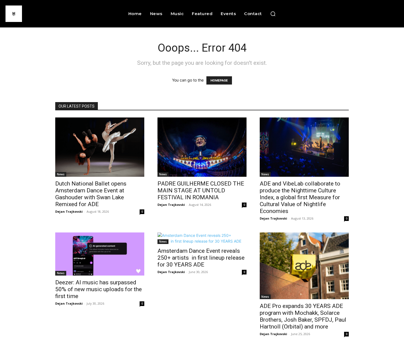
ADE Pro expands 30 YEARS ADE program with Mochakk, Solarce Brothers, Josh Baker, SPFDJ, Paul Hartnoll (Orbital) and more (303, 316)
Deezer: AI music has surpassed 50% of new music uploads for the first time (98, 289)
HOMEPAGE (219, 80)
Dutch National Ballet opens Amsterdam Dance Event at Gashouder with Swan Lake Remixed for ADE (90, 193)
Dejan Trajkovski (69, 211)
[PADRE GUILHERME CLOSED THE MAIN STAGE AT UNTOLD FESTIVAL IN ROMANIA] (202, 147)
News (61, 174)
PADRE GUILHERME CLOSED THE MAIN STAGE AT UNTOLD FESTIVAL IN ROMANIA (200, 190)
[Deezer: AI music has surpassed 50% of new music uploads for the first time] (99, 254)
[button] (272, 13)
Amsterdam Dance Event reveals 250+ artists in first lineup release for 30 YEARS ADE (201, 258)
